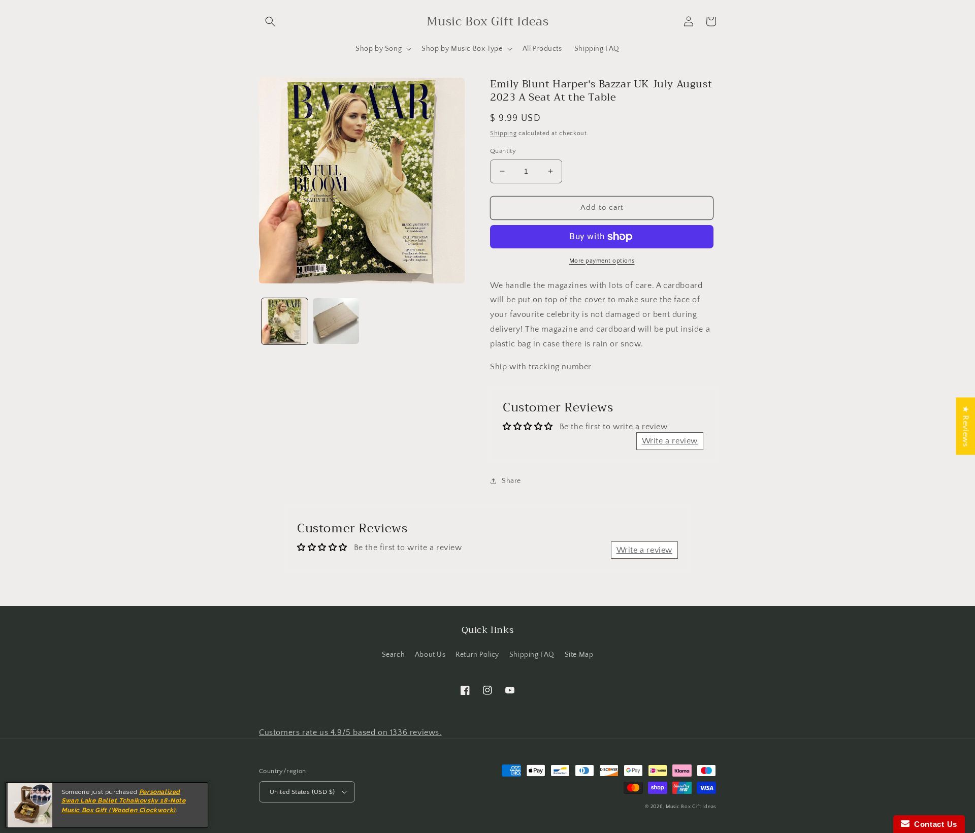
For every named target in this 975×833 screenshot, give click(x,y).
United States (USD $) (302, 791)
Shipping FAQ (532, 655)
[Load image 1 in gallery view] (285, 321)
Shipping (503, 133)
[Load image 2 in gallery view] (336, 321)
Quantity (503, 150)
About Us (430, 655)
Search (393, 655)
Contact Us (933, 824)
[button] (270, 21)
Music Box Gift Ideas (691, 807)
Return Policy (477, 655)
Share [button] (511, 481)
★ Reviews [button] (965, 425)
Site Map (579, 655)
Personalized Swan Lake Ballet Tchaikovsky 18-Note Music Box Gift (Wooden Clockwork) (123, 801)
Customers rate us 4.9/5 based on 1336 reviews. (350, 732)
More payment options (602, 261)
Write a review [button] (670, 440)
